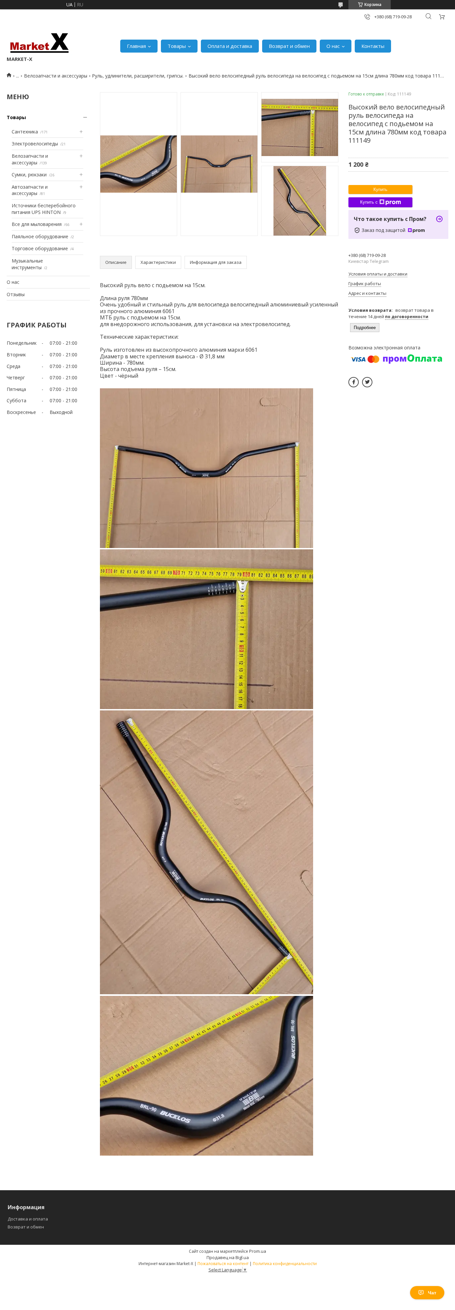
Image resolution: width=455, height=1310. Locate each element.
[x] (367, 382)
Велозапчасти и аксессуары (55, 76)
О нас (333, 46)
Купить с (369, 202)
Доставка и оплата (28, 1219)
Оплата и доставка (230, 46)
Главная (136, 46)
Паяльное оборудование (40, 236)
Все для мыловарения (37, 224)
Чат (432, 1292)
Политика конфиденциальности (285, 1263)
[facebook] (353, 382)
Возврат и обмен (289, 46)
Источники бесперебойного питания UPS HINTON (44, 208)
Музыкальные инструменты (27, 264)
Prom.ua (257, 1251)
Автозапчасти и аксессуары (30, 190)
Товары (177, 46)
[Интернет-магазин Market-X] (39, 43)
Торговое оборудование (40, 248)
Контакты (372, 46)
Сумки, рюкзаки (29, 174)
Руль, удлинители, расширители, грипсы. (138, 76)
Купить (380, 189)
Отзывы (16, 294)
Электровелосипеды (35, 143)
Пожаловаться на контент (223, 1263)
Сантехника (25, 131)
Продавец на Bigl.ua (228, 1257)
